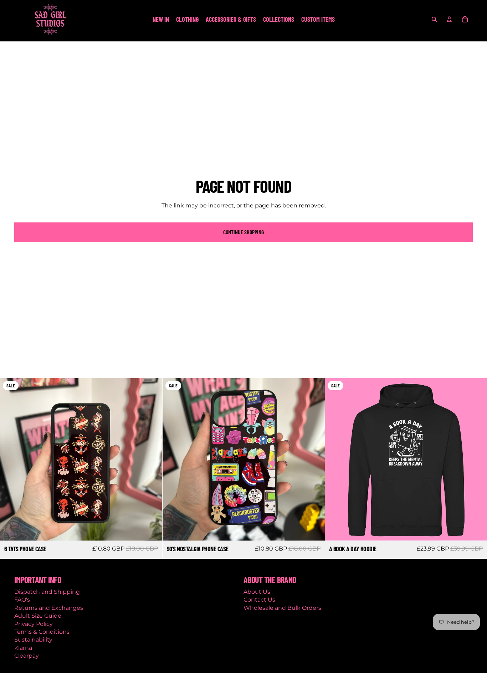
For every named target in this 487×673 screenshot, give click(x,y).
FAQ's (22, 599)
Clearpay (26, 655)
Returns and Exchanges (48, 607)
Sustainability (33, 639)
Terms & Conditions (42, 631)
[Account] (449, 19)
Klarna (23, 647)
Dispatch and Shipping (47, 591)
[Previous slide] (10, 459)
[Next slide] (151, 459)
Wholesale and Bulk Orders (282, 607)
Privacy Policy (33, 624)
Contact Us (259, 599)
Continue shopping (243, 231)
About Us (257, 591)
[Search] (434, 19)
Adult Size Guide (37, 615)
